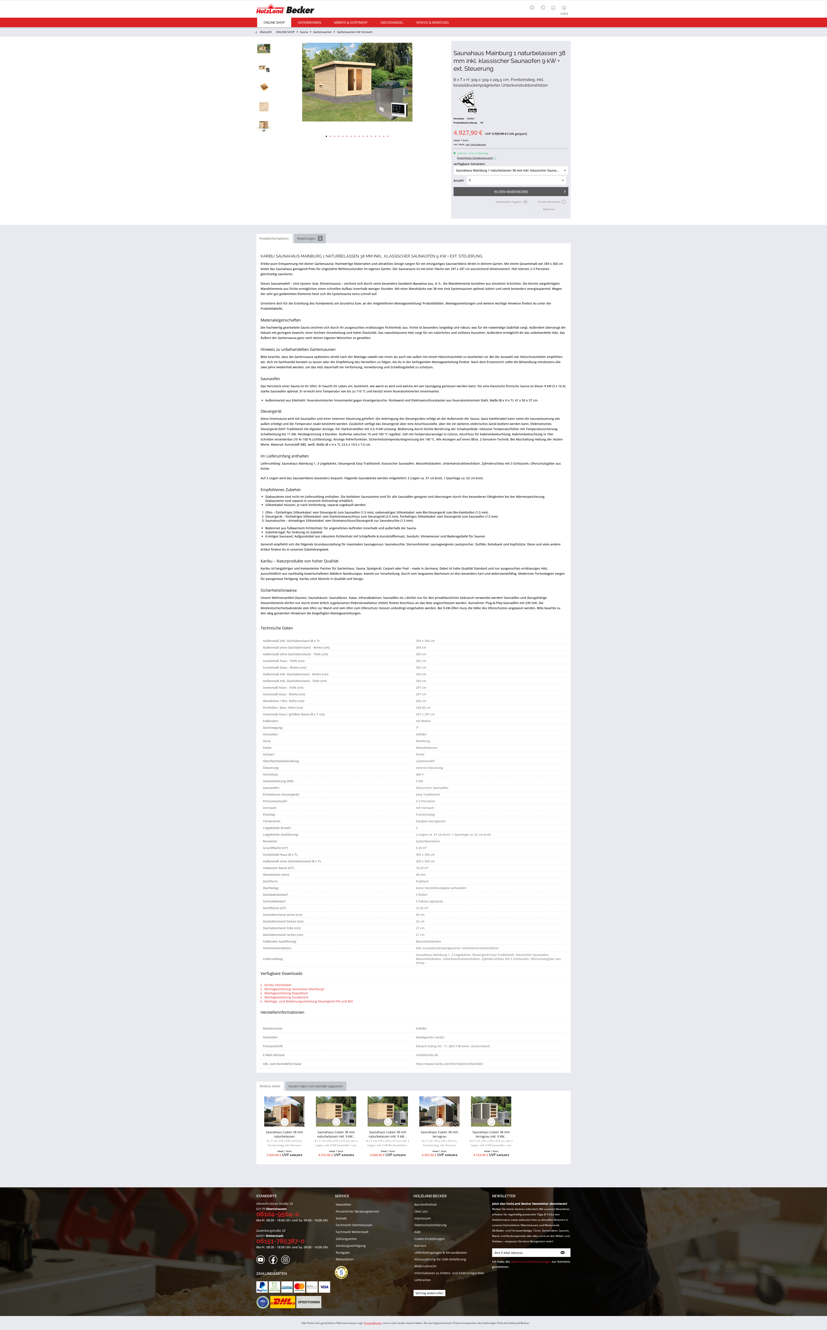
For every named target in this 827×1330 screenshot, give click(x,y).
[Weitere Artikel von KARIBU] (468, 102)
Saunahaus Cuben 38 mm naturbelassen (284, 1138)
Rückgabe (343, 1252)
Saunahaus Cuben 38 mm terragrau (439, 1138)
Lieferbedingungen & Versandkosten (440, 1252)
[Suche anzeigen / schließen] (532, 8)
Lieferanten (422, 1280)
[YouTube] (262, 1260)
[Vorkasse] (287, 1287)
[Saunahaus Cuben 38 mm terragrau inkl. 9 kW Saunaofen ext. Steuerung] (491, 1111)
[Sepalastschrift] (312, 1287)
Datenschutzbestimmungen (531, 1262)
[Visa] (324, 1287)
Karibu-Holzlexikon (278, 985)
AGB (417, 1232)
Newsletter (343, 1204)
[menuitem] (533, 7)
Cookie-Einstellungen (429, 1239)
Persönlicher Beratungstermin (357, 1211)
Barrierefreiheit (425, 1204)
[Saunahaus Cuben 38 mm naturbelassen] (284, 1111)
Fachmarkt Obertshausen (354, 1225)
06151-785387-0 (280, 1241)
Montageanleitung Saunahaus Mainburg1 (294, 989)
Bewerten (549, 209)
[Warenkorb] (565, 8)
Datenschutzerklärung (430, 1225)
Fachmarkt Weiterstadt (352, 1232)
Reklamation (345, 1259)
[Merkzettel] (543, 8)
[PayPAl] (262, 1287)
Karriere (420, 1246)
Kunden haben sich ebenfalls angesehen (316, 1086)
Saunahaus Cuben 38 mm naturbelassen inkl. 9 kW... (336, 1139)
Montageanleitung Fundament (286, 997)
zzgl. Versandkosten (476, 144)
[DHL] (282, 1302)
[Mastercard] (299, 1287)
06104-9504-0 (277, 1214)
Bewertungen (309, 238)
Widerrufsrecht (425, 1266)
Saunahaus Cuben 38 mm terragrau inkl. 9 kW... (491, 1139)
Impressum (422, 1218)
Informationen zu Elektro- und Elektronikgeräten (449, 1273)
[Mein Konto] (553, 8)
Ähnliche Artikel (270, 1086)
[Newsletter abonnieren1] (563, 1252)
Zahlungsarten (346, 1239)
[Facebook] (274, 1260)
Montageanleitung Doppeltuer (286, 993)
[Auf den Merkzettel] (285, 1122)
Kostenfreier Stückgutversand (476, 158)
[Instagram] (287, 1260)
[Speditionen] (309, 1302)
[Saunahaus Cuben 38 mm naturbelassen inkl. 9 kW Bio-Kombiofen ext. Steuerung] (387, 1111)
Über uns (421, 1211)
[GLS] (262, 1302)
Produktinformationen (274, 238)
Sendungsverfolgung (351, 1246)
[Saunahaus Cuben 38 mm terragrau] (439, 1111)
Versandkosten (373, 1323)
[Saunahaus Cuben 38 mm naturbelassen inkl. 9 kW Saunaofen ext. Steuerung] (336, 1111)
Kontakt (341, 1218)
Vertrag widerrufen (429, 1293)
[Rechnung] (274, 1287)
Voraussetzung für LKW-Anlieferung (440, 1259)
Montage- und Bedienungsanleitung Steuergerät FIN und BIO (308, 1001)
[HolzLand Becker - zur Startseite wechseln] (285, 9)
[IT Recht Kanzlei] (343, 1272)
